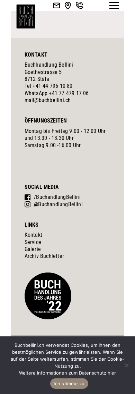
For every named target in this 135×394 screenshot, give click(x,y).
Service (33, 242)
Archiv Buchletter (44, 256)
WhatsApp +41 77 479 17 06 (57, 93)
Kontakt (33, 235)
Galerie (33, 249)
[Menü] (114, 5)
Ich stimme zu (69, 383)
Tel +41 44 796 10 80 (49, 86)
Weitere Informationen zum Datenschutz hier (67, 373)
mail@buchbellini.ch (48, 100)
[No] (126, 365)
